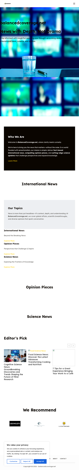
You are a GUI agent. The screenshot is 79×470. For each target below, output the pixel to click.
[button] (73, 345)
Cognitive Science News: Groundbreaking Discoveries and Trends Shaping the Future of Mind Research (13, 372)
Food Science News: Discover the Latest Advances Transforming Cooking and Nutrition (39, 359)
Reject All (26, 461)
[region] (26, 454)
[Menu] (74, 4)
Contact (63, 458)
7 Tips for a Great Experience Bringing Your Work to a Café (63, 371)
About (55, 458)
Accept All (40, 461)
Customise (13, 461)
